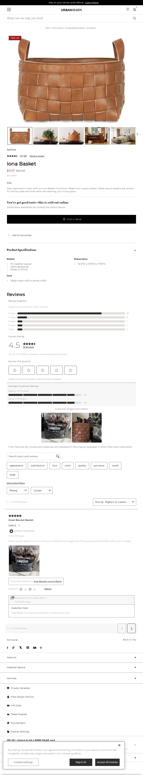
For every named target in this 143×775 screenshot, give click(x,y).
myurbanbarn (18, 723)
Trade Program (19, 714)
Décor (48, 28)
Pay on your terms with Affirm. (74, 2)
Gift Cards (16, 705)
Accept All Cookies (107, 762)
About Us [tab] (11, 657)
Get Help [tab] (11, 678)
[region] (64, 755)
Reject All (81, 762)
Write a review (37, 156)
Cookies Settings (20, 731)
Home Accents (58, 28)
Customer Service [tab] (16, 667)
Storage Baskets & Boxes (75, 28)
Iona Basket (21, 163)
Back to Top (129, 639)
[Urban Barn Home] (71, 9)
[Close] (119, 745)
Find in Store (74, 219)
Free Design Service (22, 697)
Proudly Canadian (20, 688)
